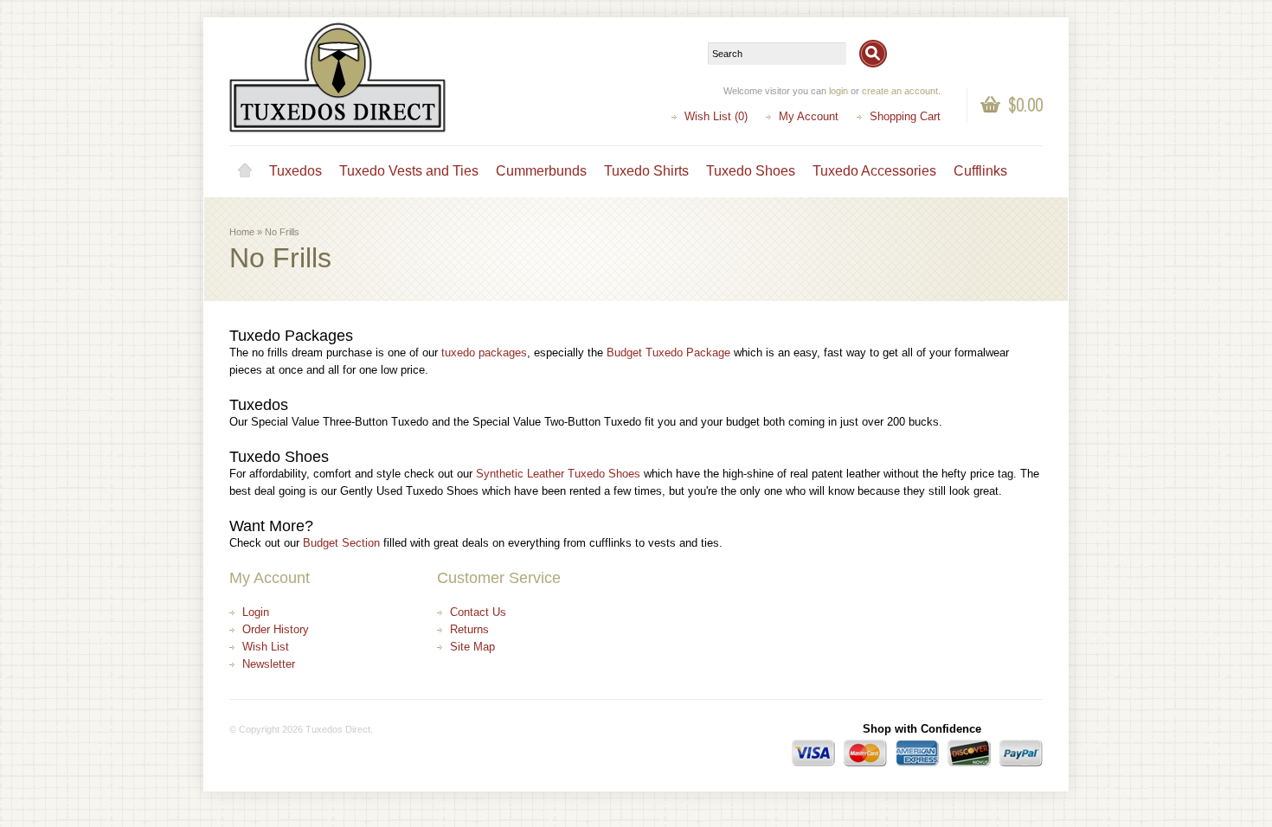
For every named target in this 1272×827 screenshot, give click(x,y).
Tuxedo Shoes (750, 170)
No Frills (282, 232)
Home (244, 171)
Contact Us (478, 612)
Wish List (265, 646)
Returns (469, 629)
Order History (275, 629)
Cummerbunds (541, 170)
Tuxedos (295, 170)
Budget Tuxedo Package (668, 352)
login (838, 91)
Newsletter (268, 663)
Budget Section (341, 542)
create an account (900, 91)
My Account (808, 116)
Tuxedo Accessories (874, 170)
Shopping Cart (905, 116)
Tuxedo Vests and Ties (409, 170)
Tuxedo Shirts (646, 170)
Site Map (472, 646)
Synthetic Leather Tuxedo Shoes (558, 473)
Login (255, 612)
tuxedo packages (484, 352)
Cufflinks (980, 170)
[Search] (873, 53)
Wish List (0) (716, 116)
